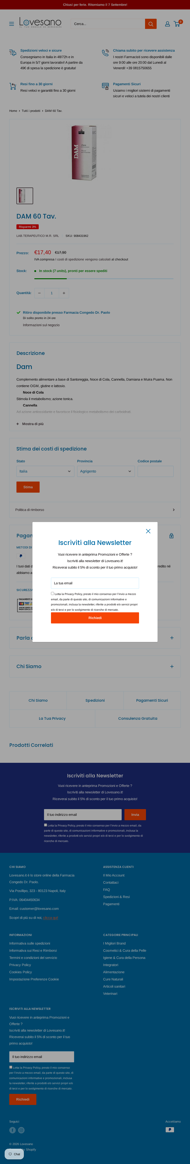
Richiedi (95, 618)
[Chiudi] (148, 531)
